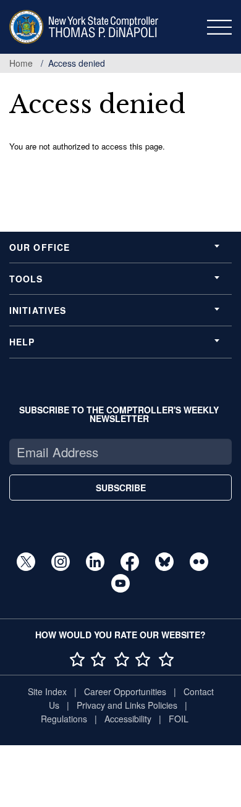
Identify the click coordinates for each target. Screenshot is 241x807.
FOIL (178, 718)
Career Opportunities (125, 691)
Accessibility (127, 718)
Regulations (64, 718)
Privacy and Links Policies (127, 705)
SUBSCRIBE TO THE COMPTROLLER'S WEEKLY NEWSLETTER (119, 414)
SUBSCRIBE (121, 487)
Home (21, 63)
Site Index (47, 691)
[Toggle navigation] (219, 27)
